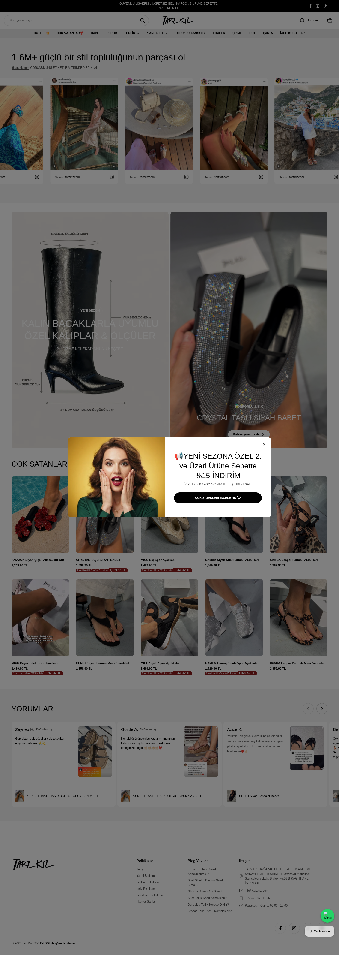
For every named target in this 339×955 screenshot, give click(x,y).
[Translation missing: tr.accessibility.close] (264, 444)
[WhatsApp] (327, 916)
